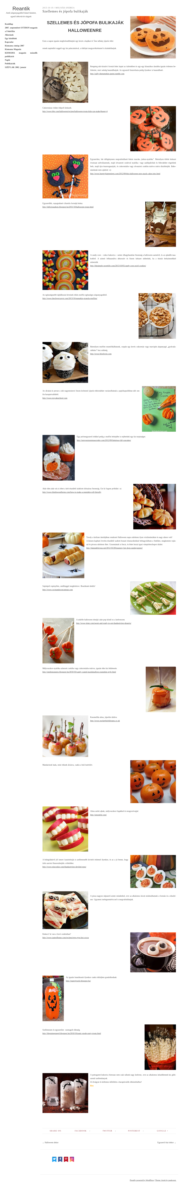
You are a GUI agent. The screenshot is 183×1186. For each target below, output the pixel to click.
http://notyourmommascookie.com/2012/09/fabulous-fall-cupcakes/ (104, 440)
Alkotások (9, 35)
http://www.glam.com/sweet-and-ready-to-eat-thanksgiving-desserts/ (103, 623)
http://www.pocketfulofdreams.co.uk (105, 721)
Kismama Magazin (13, 49)
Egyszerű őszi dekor (166, 1142)
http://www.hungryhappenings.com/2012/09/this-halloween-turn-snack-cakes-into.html (125, 174)
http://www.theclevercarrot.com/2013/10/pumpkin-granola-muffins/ (69, 298)
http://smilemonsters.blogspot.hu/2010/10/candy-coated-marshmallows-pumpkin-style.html (79, 672)
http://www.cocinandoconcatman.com (57, 590)
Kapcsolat (9, 42)
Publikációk (10, 64)
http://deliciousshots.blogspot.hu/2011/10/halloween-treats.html (68, 207)
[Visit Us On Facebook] (60, 1161)
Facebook (81, 1131)
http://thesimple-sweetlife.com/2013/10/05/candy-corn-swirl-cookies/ (118, 266)
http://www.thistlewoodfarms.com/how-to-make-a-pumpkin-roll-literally (71, 492)
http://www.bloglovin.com (101, 354)
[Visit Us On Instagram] (72, 1161)
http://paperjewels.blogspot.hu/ (78, 981)
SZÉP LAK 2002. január (15, 67)
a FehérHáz (10, 31)
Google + (162, 1131)
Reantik (21, 8)
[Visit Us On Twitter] (54, 1161)
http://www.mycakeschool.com (54, 398)
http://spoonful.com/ (98, 815)
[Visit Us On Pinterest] (66, 1161)
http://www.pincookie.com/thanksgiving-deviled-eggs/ (64, 867)
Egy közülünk (11, 38)
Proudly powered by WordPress (142, 1180)
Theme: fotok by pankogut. (165, 1180)
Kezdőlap (9, 24)
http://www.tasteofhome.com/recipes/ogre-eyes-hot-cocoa (65, 938)
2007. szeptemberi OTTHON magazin (21, 28)
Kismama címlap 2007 (14, 46)
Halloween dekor (50, 1142)
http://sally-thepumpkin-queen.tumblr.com (107, 74)
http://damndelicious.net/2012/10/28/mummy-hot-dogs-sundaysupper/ (114, 548)
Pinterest (134, 1131)
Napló (7, 60)
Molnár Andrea (65, 8)
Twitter (107, 1131)
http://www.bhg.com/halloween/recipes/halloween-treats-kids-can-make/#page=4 (75, 111)
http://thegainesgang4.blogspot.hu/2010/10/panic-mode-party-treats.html (71, 1033)
